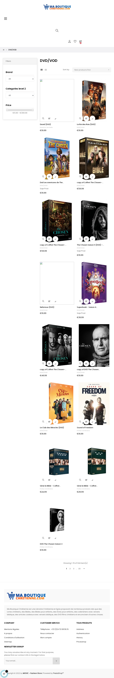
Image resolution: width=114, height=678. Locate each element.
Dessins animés (46, 127)
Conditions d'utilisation (14, 638)
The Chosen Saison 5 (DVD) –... (90, 245)
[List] (46, 70)
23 (79, 569)
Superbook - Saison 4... (87, 307)
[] (49, 118)
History (79, 638)
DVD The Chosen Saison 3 (51, 544)
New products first (92, 70)
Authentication (83, 633)
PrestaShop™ (58, 673)
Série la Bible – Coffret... (50, 486)
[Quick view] (43, 118)
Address (80, 629)
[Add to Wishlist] (70, 82)
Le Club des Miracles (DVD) (52, 428)
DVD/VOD (81, 127)
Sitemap (8, 642)
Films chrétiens (83, 430)
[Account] (69, 41)
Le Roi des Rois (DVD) (86, 124)
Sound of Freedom (85, 428)
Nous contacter (47, 633)
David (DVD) (45, 124)
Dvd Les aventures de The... (52, 183)
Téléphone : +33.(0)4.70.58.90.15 (54, 629)
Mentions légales (11, 629)
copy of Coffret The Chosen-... (90, 183)
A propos (8, 633)
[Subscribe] (56, 660)
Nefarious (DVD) (47, 307)
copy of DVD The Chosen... (88, 369)
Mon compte (46, 638)
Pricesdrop (81, 642)
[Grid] (41, 70)
